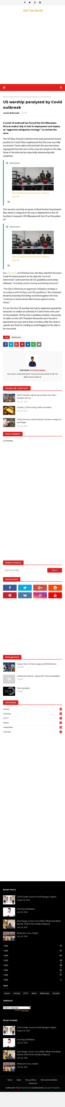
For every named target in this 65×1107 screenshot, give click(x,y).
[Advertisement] (32, 48)
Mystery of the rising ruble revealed (34, 407)
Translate (25, 1010)
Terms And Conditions (49, 1080)
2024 (33, 955)
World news (14, 97)
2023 (33, 960)
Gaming (33, 713)
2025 (33, 950)
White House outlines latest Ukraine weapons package (39, 421)
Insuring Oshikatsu (26, 909)
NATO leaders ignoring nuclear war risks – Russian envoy (37, 396)
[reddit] (55, 588)
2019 (32, 979)
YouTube (33, 732)
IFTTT (33, 718)
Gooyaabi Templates (52, 1088)
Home (5, 97)
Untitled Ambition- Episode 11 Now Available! (38, 676)
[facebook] (24, 2)
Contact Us (33, 1083)
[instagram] (34, 2)
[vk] (25, 595)
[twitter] (29, 2)
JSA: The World (32, 10)
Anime (33, 709)
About (19, 1080)
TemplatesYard (26, 1088)
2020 (33, 975)
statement (12, 272)
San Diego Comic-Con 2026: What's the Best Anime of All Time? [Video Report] (39, 922)
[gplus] (40, 588)
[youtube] (55, 595)
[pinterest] (40, 2)
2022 (33, 965)
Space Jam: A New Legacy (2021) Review (36, 664)
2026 (33, 946)
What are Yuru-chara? (27, 933)
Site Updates (23, 688)
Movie (33, 723)
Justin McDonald (11, 113)
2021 (33, 970)
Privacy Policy (31, 1080)
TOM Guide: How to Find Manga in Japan (36, 897)
